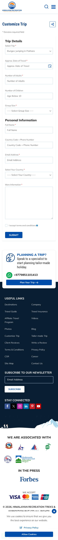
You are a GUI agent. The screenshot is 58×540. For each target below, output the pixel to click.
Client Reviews (12, 342)
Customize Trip (12, 336)
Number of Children (14, 90)
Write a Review (39, 342)
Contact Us (37, 363)
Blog (33, 329)
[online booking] (29, 496)
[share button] (52, 24)
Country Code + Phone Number (19, 139)
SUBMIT (14, 235)
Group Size (10, 105)
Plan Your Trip (27, 282)
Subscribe (14, 389)
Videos (34, 318)
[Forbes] (29, 478)
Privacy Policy (38, 349)
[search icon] (46, 7)
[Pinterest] (32, 406)
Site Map (9, 363)
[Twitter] (13, 405)
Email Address (11, 154)
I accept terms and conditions (22, 225)
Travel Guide (11, 311)
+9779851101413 (26, 275)
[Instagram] (20, 406)
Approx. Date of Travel (15, 60)
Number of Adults (13, 75)
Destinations (11, 304)
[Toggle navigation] (52, 6)
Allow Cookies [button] (29, 534)
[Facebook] (7, 406)
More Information (13, 184)
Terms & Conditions (14, 349)
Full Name (9, 125)
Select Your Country (14, 169)
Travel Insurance (39, 311)
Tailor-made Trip (39, 336)
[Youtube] (38, 406)
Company (36, 304)
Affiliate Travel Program (12, 320)
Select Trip (10, 45)
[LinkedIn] (26, 406)
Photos (8, 329)
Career (34, 356)
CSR (7, 356)
